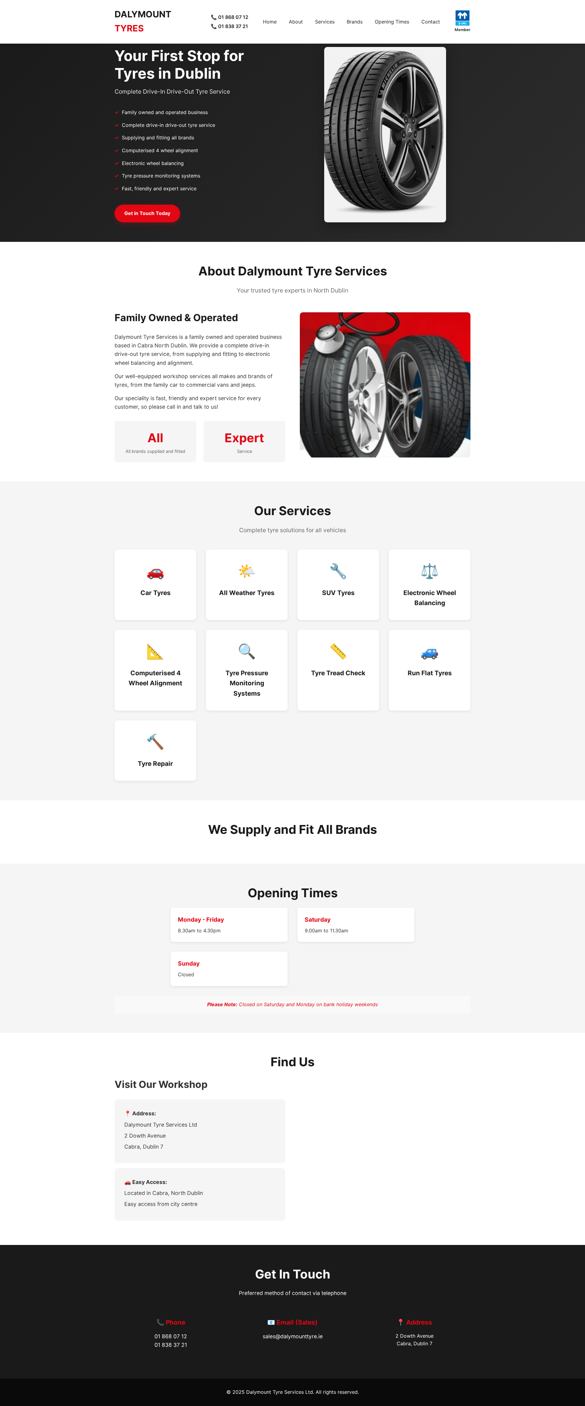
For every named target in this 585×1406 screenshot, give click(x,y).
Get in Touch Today (147, 213)
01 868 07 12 (170, 1336)
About (296, 22)
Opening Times (392, 22)
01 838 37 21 (170, 1345)
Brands (355, 22)
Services (325, 22)
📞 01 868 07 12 (229, 17)
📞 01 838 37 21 (229, 26)
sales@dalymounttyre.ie (293, 1336)
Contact (430, 22)
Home (270, 22)
